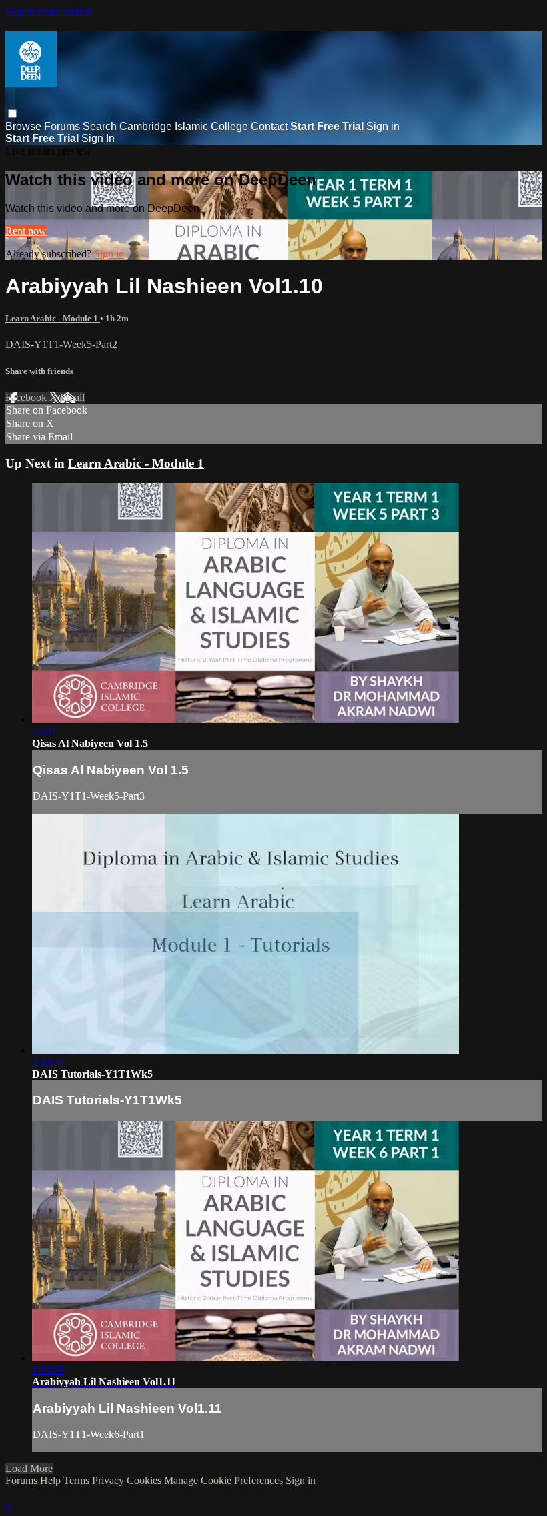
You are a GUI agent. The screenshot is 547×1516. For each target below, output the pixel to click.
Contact (269, 126)
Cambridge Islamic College (183, 126)
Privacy (109, 1480)
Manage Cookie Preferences (225, 1480)
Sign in (383, 126)
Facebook (27, 397)
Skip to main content (48, 11)
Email (72, 397)
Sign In (98, 138)
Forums (63, 126)
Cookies (145, 1480)
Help (51, 1480)
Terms (77, 1480)
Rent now (26, 231)
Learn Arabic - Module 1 (52, 318)
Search (101, 126)
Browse (24, 126)
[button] (12, 113)
